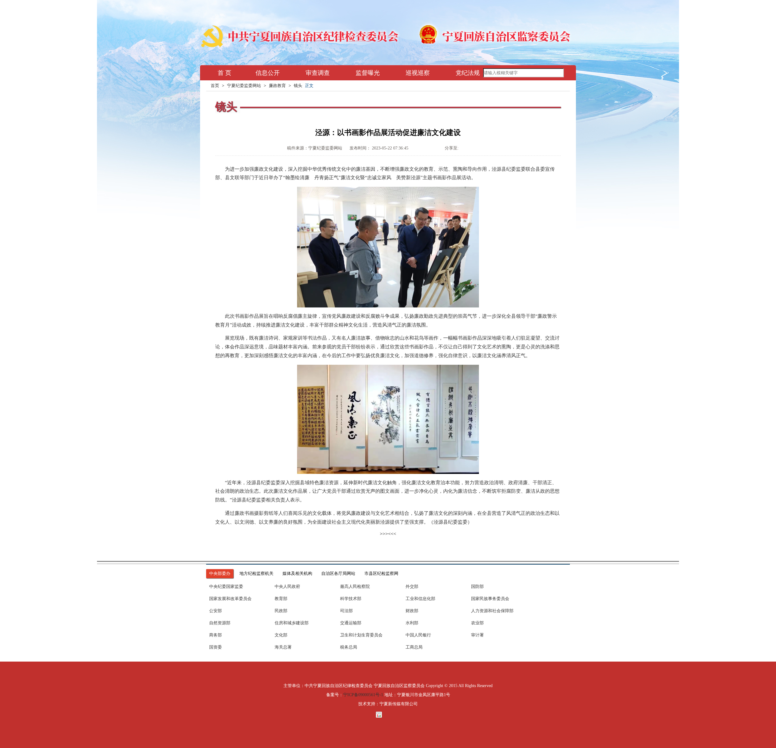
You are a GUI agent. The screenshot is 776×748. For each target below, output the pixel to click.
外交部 (412, 586)
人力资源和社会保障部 (492, 611)
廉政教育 (277, 85)
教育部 (281, 598)
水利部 (412, 623)
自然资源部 (219, 623)
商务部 (215, 635)
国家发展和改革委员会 (230, 598)
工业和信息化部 (420, 598)
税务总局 (348, 647)
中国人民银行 (418, 635)
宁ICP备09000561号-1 (363, 695)
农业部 (477, 623)
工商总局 (414, 647)
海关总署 (283, 647)
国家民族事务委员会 (490, 598)
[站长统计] (388, 715)
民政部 (281, 611)
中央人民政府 (287, 586)
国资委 (215, 647)
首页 (215, 85)
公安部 (215, 611)
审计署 (477, 635)
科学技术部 (350, 598)
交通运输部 (350, 623)
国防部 (477, 586)
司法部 (346, 611)
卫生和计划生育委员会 (361, 635)
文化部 (281, 635)
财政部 (412, 611)
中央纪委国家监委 (226, 586)
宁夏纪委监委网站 (244, 85)
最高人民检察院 (355, 586)
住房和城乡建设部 (292, 623)
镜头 (298, 85)
